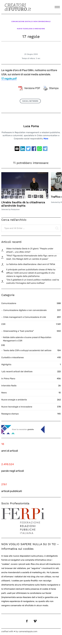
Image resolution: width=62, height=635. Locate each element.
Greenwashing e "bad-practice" (18, 331)
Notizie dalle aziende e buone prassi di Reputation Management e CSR (27, 339)
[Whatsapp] (39, 150)
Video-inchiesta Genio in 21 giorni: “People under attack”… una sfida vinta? (29, 250)
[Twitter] (28, 150)
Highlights (6, 364)
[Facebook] (34, 150)
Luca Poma (31, 126)
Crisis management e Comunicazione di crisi (24, 317)
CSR (3, 324)
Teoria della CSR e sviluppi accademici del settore (27, 350)
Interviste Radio (8, 385)
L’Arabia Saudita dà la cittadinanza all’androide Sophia (23, 204)
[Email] (17, 150)
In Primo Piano (8, 378)
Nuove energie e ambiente (14, 399)
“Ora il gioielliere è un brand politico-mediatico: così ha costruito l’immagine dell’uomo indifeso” (32, 281)
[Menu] (57, 7)
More (46, 138)
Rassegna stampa (10, 414)
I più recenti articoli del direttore (16, 371)
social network (30, 101)
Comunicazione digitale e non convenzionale (31, 21)
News (4, 392)
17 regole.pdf (9, 78)
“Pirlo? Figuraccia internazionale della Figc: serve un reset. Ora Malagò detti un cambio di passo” (31, 257)
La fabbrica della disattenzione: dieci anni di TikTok (30, 264)
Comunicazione (8, 303)
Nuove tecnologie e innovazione (31, 28)
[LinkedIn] (22, 150)
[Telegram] (45, 150)
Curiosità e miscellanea (12, 357)
